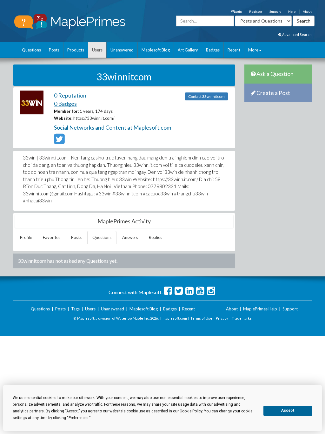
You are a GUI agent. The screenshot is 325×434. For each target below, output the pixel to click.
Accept (288, 410)
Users (97, 49)
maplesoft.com (174, 318)
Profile (26, 237)
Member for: (66, 111)
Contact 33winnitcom (206, 96)
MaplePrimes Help (260, 308)
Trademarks (242, 318)
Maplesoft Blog (156, 49)
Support (275, 11)
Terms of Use (201, 318)
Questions (31, 49)
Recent (234, 49)
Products (75, 49)
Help (291, 11)
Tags (75, 308)
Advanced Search (297, 34)
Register (255, 11)
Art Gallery (188, 49)
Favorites (51, 237)
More (253, 49)
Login (238, 11)
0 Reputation (70, 95)
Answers (130, 237)
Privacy (222, 318)
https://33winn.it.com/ (94, 118)
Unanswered (122, 49)
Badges (213, 49)
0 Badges (65, 103)
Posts (54, 49)
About (307, 11)
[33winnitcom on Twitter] (59, 141)
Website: (63, 118)
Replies (155, 237)
